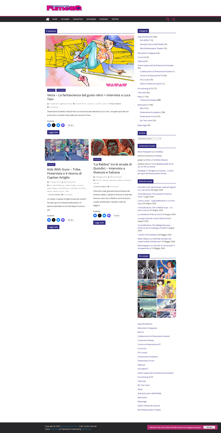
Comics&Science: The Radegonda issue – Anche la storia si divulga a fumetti (155, 226)
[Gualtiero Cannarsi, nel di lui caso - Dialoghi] (147, 288)
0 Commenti (53, 107)
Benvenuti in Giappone (147, 53)
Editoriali (141, 61)
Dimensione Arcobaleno (150, 112)
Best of (143, 108)
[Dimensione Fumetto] (47, 19)
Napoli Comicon (58, 191)
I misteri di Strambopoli (147, 234)
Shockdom (127, 180)
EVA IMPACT (145, 40)
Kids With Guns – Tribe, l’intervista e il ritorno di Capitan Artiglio (64, 173)
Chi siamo (65, 19)
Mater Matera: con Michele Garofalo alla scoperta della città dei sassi (154, 240)
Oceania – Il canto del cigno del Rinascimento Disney (155, 172)
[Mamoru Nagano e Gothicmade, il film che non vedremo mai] (147, 269)
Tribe (67, 191)
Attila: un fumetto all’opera (157, 160)
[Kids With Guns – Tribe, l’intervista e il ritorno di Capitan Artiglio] (67, 150)
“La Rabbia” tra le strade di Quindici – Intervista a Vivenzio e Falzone (112, 168)
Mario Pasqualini (145, 151)
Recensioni (61, 90)
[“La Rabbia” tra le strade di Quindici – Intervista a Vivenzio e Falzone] (113, 147)
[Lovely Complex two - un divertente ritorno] (166, 288)
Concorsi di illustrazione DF (151, 75)
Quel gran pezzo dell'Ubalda (151, 44)
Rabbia (119, 180)
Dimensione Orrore (148, 116)
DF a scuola (144, 79)
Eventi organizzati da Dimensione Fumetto (155, 65)
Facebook (104, 19)
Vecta (105, 104)
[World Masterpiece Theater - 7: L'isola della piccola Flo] (166, 269)
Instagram (91, 19)
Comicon (90, 104)
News (140, 96)
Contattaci (78, 19)
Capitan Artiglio (70, 185)
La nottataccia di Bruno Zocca (150, 214)
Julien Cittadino (52, 188)
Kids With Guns (64, 188)
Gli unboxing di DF (145, 88)
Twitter (115, 19)
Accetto (209, 427)
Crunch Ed (142, 57)
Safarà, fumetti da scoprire (151, 83)
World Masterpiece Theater (151, 48)
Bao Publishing (58, 185)
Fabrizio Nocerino (70, 182)
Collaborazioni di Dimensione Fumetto (156, 71)
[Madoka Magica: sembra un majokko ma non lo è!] (166, 308)
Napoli (49, 191)
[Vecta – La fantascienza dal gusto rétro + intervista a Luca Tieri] (90, 60)
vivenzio (96, 183)
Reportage (142, 125)
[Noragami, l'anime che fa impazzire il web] (147, 308)
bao (50, 185)
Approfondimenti (145, 37)
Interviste (51, 90)
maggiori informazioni (194, 427)
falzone (105, 180)
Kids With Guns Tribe (78, 188)
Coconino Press (80, 104)
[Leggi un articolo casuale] (173, 19)
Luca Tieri (98, 104)
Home (54, 19)
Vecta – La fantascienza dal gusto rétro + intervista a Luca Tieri (88, 97)
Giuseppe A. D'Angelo (147, 170)
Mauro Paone (67, 104)
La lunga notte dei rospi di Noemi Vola (153, 218)
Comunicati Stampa (148, 100)
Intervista (112, 180)
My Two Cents (146, 120)
